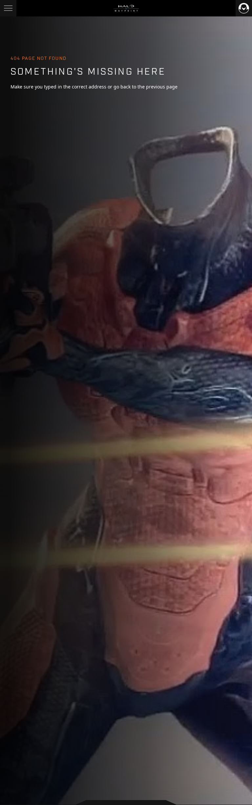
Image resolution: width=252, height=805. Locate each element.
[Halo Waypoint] (126, 8)
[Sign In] (244, 8)
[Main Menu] (8, 8)
